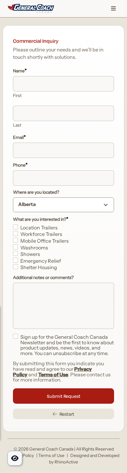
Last (17, 125)
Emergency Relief (40, 261)
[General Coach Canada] (30, 8)
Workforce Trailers (41, 234)
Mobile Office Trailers (44, 241)
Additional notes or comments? (43, 278)
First (17, 96)
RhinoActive (66, 462)
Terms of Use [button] (51, 456)
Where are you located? (36, 193)
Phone (20, 165)
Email (19, 137)
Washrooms (34, 248)
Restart (66, 414)
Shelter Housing (38, 267)
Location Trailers (39, 228)
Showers (30, 254)
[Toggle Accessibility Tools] (14, 458)
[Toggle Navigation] (113, 8)
